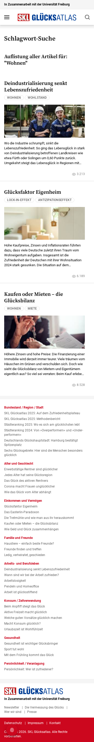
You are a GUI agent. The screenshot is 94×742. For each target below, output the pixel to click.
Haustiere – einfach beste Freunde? (29, 543)
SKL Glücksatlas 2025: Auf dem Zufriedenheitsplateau (42, 413)
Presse (32, 712)
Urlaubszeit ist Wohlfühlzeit (23, 629)
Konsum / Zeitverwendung (22, 601)
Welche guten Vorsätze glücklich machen (33, 618)
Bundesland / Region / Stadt (23, 407)
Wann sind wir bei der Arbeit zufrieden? (31, 575)
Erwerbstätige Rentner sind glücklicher (31, 469)
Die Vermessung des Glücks (44, 707)
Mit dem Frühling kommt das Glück (29, 655)
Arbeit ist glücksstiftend (20, 592)
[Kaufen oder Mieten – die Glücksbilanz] (44, 332)
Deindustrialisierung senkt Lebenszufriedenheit (35, 86)
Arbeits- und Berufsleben (21, 563)
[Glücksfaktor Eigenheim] (44, 223)
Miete (32, 308)
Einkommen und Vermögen (23, 501)
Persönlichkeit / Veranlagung (24, 663)
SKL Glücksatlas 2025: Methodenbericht (32, 419)
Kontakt (55, 723)
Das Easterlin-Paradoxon (21, 512)
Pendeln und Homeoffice (21, 586)
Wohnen (14, 97)
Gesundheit (12, 638)
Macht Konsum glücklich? (22, 623)
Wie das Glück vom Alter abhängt (27, 492)
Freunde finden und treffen (23, 549)
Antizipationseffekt (55, 200)
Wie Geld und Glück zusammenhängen (31, 529)
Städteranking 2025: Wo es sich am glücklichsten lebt (42, 424)
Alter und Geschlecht (18, 463)
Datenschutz (13, 723)
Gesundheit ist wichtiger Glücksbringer (31, 643)
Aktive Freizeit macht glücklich (25, 612)
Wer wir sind (12, 712)
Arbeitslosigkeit (15, 581)
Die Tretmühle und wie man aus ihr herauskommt (39, 518)
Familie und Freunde (18, 538)
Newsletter (11, 707)
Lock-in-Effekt (19, 200)
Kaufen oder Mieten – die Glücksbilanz (33, 297)
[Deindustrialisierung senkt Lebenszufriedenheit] (44, 121)
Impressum (36, 723)
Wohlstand (37, 97)
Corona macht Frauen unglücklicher (29, 486)
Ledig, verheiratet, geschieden (24, 555)
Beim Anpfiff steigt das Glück (24, 606)
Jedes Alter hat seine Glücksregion (28, 475)
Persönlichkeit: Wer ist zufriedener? (28, 669)
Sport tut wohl (14, 649)
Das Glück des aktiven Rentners (26, 481)
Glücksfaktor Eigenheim (32, 192)
